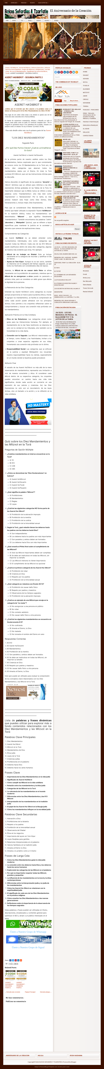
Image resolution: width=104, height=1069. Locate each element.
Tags (65, 100)
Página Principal (30, 992)
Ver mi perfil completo (61, 220)
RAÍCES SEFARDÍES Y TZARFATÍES (50, 1062)
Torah (7, 73)
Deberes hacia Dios (37, 68)
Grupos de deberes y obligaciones (33, 69)
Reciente (32, 3)
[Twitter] (55, 72)
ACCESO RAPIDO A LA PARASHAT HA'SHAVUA (71, 125)
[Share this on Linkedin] (18, 960)
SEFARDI (86, 79)
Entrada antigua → (45, 992)
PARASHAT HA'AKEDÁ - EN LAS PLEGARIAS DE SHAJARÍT (71, 183)
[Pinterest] (61, 72)
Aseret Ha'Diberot (24, 68)
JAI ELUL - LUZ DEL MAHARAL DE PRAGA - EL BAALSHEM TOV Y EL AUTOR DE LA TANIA (65, 248)
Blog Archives (74, 100)
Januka (30, 20)
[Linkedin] (64, 72)
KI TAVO (57, 268)
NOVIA (85, 82)
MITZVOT (86, 92)
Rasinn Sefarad (88, 291)
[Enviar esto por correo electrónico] (10, 964)
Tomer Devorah (88, 288)
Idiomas (56, 20)
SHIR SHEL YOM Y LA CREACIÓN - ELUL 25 (70, 153)
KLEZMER (86, 89)
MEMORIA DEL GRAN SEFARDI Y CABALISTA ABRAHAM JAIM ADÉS (66, 301)
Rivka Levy (86, 278)
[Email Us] (73, 72)
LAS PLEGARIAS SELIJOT (62, 280)
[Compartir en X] (13, 964)
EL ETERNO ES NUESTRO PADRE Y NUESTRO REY (65, 284)
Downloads (14, 3)
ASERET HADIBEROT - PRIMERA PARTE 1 (20, 985)
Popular (58, 100)
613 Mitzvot (14, 68)
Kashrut (48, 20)
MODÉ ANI (67, 139)
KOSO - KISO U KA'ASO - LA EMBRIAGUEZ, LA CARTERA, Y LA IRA (66, 296)
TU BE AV (86, 85)
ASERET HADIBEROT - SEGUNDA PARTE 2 (24, 77)
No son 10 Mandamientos (18, 71)
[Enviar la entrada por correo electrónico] (6, 963)
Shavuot (38, 20)
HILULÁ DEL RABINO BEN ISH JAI (65, 254)
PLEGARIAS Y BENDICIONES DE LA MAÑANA (70, 167)
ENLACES (86, 132)
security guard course (63, 1066)
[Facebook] (58, 72)
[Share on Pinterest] (16, 960)
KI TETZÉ (57, 271)
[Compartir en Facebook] (15, 964)
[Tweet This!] (13, 960)
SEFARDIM (86, 103)
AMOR (85, 96)
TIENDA (85, 106)
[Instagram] (67, 72)
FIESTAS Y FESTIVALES (90, 122)
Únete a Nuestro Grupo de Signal (28, 947)
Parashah (24, 3)
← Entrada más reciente (12, 992)
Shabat (14, 20)
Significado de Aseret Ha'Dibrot (37, 71)
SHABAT (86, 75)
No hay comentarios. (38, 81)
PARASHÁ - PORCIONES (91, 110)
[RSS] (76, 72)
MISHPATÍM (58, 292)
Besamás (86, 271)
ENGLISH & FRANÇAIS (90, 125)
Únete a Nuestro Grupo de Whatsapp (28, 931)
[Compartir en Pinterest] (17, 964)
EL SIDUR (86, 129)
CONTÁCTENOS (88, 136)
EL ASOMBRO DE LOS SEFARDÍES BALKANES (65, 275)
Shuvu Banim (87, 285)
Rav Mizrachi (87, 281)
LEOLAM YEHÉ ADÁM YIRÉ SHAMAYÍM (71, 197)
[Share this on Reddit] (21, 960)
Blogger (73, 1062)
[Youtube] (70, 72)
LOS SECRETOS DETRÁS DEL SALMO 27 (67, 288)
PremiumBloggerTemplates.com (48, 1066)
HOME (85, 72)
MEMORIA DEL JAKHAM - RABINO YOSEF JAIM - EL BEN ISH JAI (65, 258)
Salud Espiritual (43, 3)
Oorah (85, 274)
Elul (22, 20)
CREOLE (85, 99)
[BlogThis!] (11, 964)
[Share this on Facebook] (10, 960)
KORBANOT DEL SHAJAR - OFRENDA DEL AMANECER (72, 111)
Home (6, 3)
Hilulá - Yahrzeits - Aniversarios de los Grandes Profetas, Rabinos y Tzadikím (89, 115)
